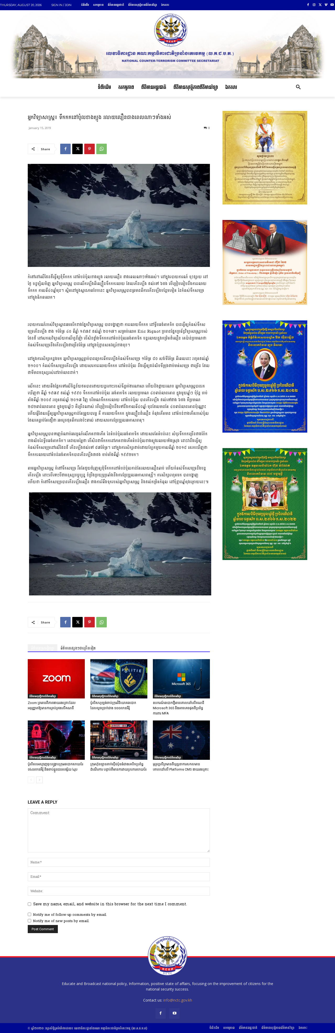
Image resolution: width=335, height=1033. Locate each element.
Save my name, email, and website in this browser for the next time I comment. (110, 904)
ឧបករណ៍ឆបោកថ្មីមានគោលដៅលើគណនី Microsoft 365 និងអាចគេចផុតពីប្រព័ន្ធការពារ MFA (178, 708)
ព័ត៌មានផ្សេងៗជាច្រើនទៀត (78, 648)
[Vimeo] (326, 5)
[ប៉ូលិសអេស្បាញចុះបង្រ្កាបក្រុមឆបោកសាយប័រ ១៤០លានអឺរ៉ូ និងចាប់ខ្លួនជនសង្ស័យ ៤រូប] (56, 740)
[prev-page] (31, 780)
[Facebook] (308, 5)
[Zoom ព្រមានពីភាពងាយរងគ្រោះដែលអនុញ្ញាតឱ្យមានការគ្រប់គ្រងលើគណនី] (56, 678)
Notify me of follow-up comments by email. (70, 915)
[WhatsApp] (101, 149)
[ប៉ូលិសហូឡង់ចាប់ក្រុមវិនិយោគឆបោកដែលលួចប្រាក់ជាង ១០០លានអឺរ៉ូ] (118, 678)
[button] (298, 87)
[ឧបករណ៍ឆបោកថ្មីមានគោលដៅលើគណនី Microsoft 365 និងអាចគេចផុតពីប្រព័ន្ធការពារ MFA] (181, 678)
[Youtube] (332, 5)
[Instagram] (314, 5)
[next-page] (39, 780)
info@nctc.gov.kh (177, 1000)
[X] (320, 5)
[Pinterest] (89, 149)
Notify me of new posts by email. (61, 921)
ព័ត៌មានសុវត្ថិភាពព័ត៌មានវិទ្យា (42, 696)
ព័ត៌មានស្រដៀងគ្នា (42, 648)
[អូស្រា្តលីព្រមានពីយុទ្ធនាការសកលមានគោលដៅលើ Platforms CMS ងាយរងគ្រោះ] (181, 740)
